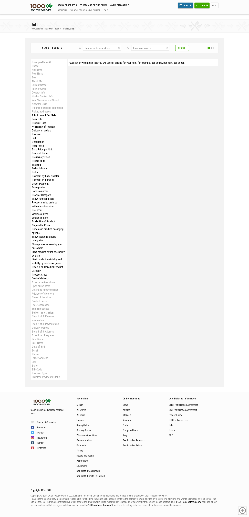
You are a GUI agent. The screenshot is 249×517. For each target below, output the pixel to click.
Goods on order (40, 191)
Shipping (36, 164)
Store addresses (40, 305)
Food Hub (81, 445)
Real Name (37, 73)
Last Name (37, 343)
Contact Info (38, 92)
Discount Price (40, 153)
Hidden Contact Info (42, 96)
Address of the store (43, 293)
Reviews (127, 420)
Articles (126, 410)
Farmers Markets (84, 440)
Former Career (39, 88)
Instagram (42, 437)
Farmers (80, 420)
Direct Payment (40, 183)
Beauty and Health (85, 455)
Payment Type (39, 373)
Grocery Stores (84, 430)
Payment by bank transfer (45, 176)
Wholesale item (40, 214)
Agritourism (82, 460)
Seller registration (43, 312)
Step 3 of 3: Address (43, 331)
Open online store (41, 286)
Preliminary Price (41, 157)
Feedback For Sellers (132, 445)
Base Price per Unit (42, 149)
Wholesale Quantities (87, 435)
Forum (172, 430)
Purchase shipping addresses (47, 107)
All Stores (81, 410)
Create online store (43, 282)
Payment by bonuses (43, 179)
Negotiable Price (41, 225)
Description (38, 141)
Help (171, 425)
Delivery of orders (41, 130)
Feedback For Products (134, 440)
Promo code (38, 160)
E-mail (35, 350)
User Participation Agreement (183, 410)
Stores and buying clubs (93, 5)
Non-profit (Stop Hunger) (88, 471)
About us (62, 10)
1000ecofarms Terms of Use (102, 505)
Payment (36, 134)
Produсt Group (39, 274)
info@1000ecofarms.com (188, 502)
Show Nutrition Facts (43, 198)
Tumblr (40, 442)
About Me (37, 81)
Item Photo (38, 145)
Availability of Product (43, 126)
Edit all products (40, 308)
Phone (35, 66)
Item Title (37, 119)
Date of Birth (38, 346)
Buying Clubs (83, 425)
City (34, 362)
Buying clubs (38, 187)
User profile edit (41, 62)
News (125, 405)
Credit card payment (43, 335)
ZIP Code (37, 369)
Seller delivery (39, 168)
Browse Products (67, 5)
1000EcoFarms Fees (178, 420)
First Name (38, 339)
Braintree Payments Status (46, 377)
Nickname (37, 69)
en (213, 5)
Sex (34, 77)
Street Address (40, 358)
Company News (130, 430)
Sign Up (187, 5)
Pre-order (37, 210)
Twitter (40, 432)
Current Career (39, 85)
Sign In (204, 5)
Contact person (40, 301)
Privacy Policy (175, 415)
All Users (81, 415)
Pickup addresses (41, 111)
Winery (80, 450)
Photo (126, 425)
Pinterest (41, 448)
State (35, 365)
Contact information (47, 422)
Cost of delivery (40, 278)
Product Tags (39, 123)
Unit (34, 138)
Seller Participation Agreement (183, 405)
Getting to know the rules (45, 289)
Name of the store (41, 297)
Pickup (35, 172)
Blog (125, 435)
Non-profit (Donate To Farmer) (91, 476)
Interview (127, 415)
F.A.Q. (106, 10)
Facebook (42, 427)
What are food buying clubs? (85, 10)
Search (182, 48)
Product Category (41, 195)
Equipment (82, 465)
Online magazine (119, 5)
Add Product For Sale (44, 115)
